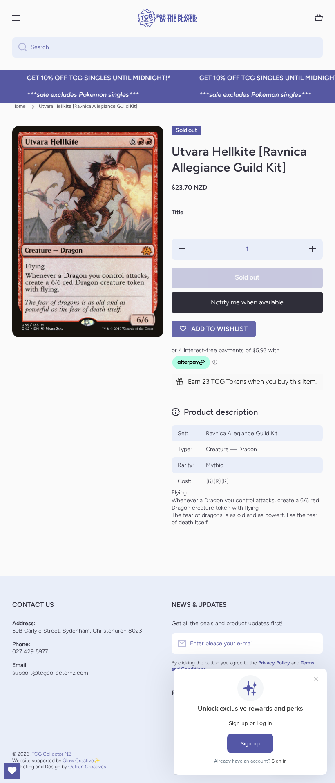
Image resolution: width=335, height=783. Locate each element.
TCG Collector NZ (51, 754)
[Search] (19, 47)
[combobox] (167, 47)
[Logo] (167, 18)
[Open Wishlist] (12, 771)
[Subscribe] (312, 643)
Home (19, 106)
